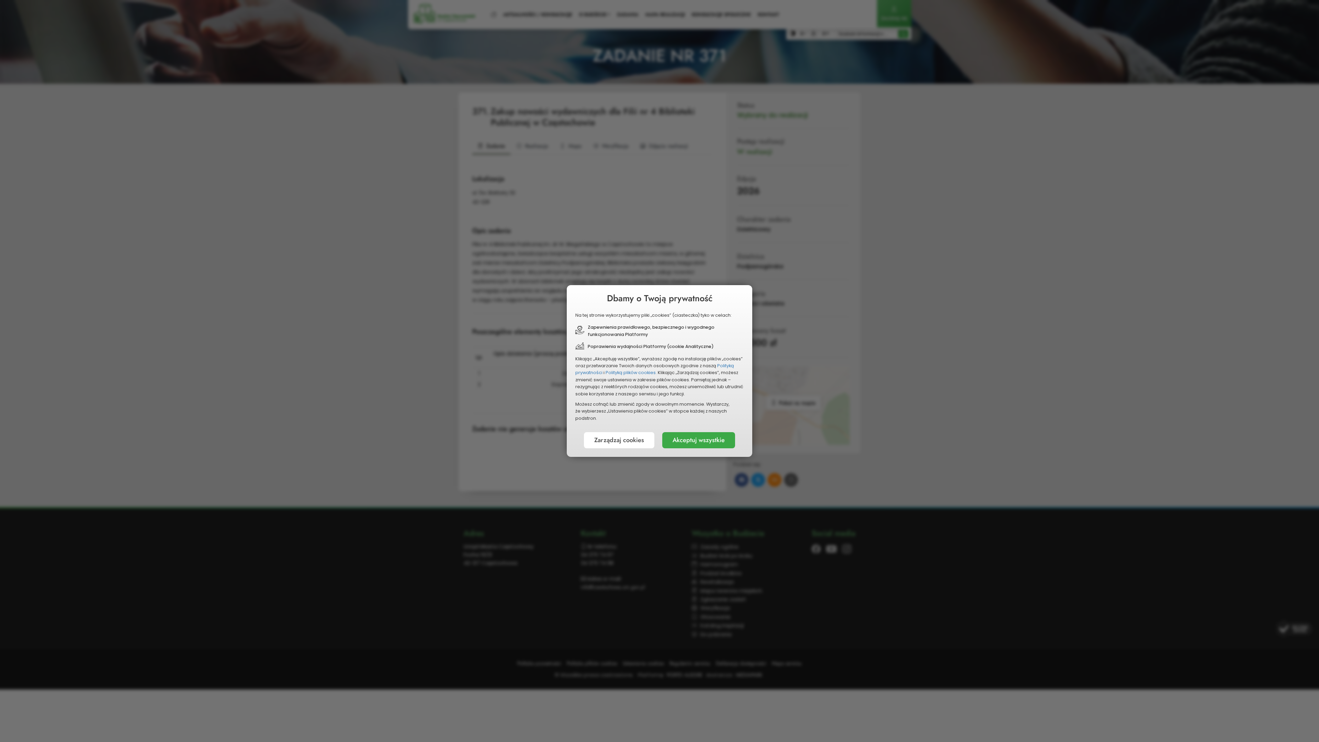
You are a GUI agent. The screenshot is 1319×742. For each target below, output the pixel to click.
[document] (659, 371)
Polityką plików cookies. (631, 372)
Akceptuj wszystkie (699, 440)
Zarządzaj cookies (619, 440)
